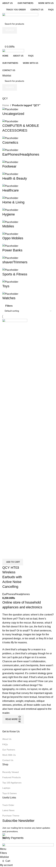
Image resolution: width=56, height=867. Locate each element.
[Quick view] (15, 555)
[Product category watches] (28, 204)
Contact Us (7, 760)
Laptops (6, 788)
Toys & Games (9, 793)
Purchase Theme (10, 815)
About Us (6, 739)
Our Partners (8, 749)
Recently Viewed (10, 772)
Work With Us (9, 755)
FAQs (5, 744)
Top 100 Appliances (11, 782)
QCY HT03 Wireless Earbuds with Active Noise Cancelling (12, 577)
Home (5, 105)
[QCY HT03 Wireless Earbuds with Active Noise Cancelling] (14, 434)
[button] (12, 562)
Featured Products (11, 777)
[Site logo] (20, 16)
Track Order (8, 805)
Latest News (8, 810)
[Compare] (6, 555)
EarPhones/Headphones (16, 594)
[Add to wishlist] (23, 555)
